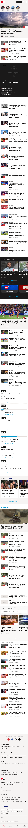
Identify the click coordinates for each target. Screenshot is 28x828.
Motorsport (12, 361)
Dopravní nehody (18, 772)
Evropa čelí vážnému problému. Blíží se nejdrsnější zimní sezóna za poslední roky (17, 125)
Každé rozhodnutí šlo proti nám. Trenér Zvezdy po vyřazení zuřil (18, 242)
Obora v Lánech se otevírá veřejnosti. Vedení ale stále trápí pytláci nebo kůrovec (18, 543)
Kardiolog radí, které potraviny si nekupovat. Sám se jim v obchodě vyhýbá (17, 58)
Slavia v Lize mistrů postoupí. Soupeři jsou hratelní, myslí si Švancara (17, 209)
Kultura (6, 748)
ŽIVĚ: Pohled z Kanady (6, 94)
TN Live (13, 782)
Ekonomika (12, 113)
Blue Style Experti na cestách (20, 755)
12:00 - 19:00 (12, 92)
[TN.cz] (3, 2)
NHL (25, 763)
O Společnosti (9, 809)
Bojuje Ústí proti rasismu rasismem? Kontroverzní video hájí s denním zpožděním (17, 382)
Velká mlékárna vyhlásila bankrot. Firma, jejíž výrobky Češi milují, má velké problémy (18, 706)
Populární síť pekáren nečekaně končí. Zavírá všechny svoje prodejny (17, 653)
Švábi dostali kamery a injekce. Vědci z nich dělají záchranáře (12, 527)
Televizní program (9, 811)
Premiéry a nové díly (15, 797)
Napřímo (11, 755)
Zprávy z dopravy (10, 772)
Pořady (2, 797)
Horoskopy (3, 772)
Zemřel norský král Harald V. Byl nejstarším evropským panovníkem (17, 43)
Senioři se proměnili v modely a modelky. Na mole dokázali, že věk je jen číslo (17, 559)
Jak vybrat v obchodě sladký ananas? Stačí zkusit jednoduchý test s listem (18, 597)
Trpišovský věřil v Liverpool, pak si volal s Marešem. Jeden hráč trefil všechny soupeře (18, 347)
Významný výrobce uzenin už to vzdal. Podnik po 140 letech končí (17, 50)
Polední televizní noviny (6, 90)
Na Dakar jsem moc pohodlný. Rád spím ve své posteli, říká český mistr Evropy (17, 365)
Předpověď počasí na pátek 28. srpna (18, 217)
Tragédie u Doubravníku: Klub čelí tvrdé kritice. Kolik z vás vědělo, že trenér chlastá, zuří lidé (17, 667)
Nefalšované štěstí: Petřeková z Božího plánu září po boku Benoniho (8, 492)
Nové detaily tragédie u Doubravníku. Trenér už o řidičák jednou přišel (16, 149)
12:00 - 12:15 (10, 88)
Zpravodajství (5, 507)
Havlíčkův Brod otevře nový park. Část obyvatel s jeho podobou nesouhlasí (16, 577)
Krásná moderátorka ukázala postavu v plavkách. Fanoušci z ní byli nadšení (17, 374)
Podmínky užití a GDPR (18, 809)
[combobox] (14, 611)
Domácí (11, 146)
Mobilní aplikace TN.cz (6, 782)
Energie (2, 748)
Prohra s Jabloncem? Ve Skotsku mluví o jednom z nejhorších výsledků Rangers (16, 234)
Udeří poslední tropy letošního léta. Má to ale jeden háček (17, 133)
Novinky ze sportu (6, 302)
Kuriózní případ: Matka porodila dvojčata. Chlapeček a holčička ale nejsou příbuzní (17, 683)
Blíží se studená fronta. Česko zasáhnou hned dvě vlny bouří (17, 176)
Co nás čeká (12, 192)
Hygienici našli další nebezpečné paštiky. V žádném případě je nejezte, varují (8, 629)
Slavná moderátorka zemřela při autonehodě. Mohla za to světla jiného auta (18, 107)
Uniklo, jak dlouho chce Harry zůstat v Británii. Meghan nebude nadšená (17, 158)
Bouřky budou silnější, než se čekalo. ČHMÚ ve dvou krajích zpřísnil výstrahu (12, 31)
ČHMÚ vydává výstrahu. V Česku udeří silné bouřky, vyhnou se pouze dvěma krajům (18, 646)
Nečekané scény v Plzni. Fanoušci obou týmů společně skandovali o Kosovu (17, 250)
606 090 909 (6, 788)
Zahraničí (11, 104)
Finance (22, 746)
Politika (18, 746)
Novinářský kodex (10, 784)
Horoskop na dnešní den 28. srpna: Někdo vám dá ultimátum (18, 194)
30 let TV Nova (4, 813)
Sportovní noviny (4, 757)
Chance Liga (7, 763)
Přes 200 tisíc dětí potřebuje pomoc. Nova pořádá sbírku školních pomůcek (17, 586)
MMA (2, 765)
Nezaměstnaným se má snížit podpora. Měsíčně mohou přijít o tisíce (17, 568)
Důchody (13, 746)
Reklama (3, 809)
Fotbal (11, 181)
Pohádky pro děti (14, 799)
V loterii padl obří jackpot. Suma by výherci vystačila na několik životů (18, 714)
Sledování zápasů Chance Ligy (20, 801)
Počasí (11, 174)
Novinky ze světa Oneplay (6, 801)
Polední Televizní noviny (9, 82)
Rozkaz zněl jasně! (13, 757)
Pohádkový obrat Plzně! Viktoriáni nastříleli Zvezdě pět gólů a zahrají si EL (13, 322)
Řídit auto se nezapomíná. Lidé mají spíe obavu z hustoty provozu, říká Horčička (9, 273)
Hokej (13, 763)
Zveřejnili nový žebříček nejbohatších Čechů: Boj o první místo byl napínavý (17, 116)
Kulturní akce (15, 774)
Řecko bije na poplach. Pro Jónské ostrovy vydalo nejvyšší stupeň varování (17, 699)
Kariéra (2, 811)
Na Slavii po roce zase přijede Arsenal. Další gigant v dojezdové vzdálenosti (17, 356)
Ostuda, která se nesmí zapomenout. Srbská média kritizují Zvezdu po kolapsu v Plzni (17, 185)
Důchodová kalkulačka (6, 774)
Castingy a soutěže (18, 811)
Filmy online (7, 797)
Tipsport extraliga (19, 763)
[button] (12, 280)
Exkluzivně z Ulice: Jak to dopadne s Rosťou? (16, 200)
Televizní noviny (4, 755)
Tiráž (23, 782)
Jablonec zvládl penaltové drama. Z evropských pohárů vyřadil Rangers (17, 340)
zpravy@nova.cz (7, 790)
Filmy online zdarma (5, 799)
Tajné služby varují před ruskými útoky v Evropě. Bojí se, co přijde (18, 140)
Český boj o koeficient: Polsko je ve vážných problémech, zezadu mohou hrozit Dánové (18, 225)
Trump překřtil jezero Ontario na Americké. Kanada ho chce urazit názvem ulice (17, 167)
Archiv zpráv (18, 782)
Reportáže (20, 757)
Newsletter (3, 784)
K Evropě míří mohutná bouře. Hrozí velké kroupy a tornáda (17, 660)
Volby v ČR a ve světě (6, 746)
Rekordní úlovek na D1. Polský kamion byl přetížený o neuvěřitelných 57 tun (17, 551)
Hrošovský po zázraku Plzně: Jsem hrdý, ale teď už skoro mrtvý (17, 332)
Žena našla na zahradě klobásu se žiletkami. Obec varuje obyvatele (17, 535)
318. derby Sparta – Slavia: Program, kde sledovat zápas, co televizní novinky (18, 602)
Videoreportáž (13, 214)
